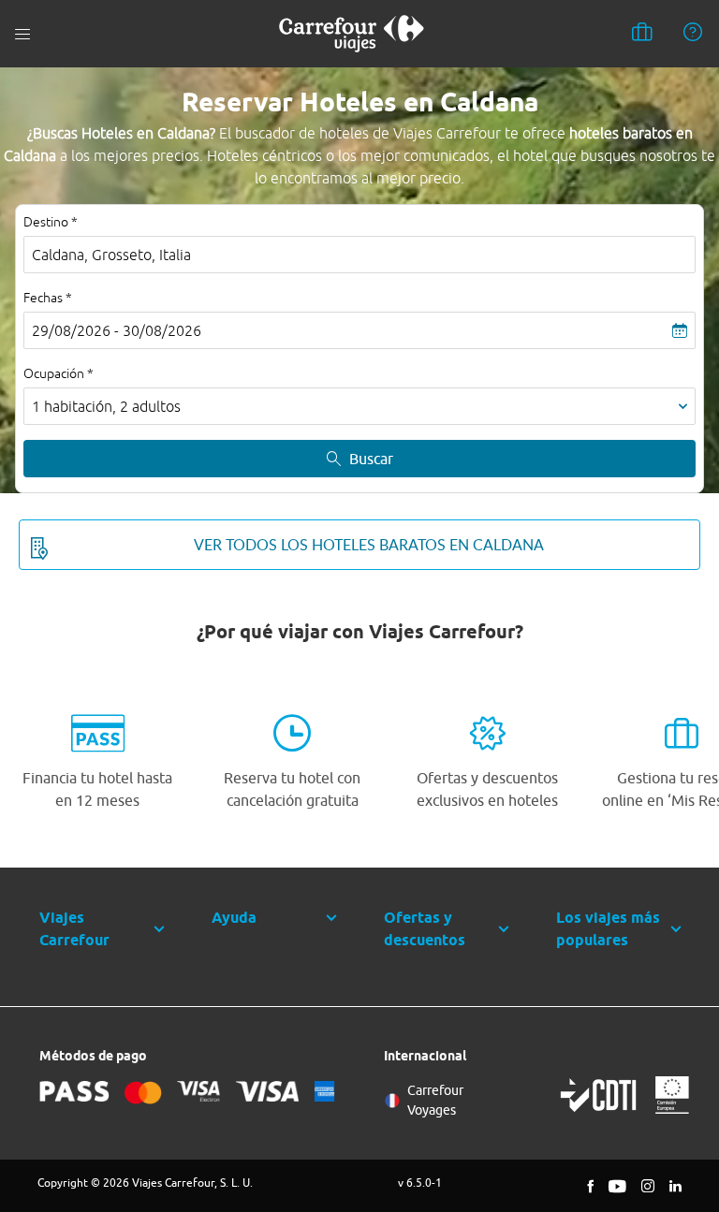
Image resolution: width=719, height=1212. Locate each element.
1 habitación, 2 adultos (106, 406)
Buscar (371, 458)
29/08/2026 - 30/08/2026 (116, 330)
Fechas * (47, 297)
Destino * (50, 221)
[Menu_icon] (22, 34)
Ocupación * (58, 373)
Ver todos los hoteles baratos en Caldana (369, 544)
